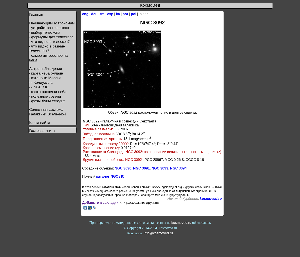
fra (102, 14)
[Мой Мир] (90, 208)
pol (133, 14)
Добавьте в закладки (100, 202)
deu (94, 14)
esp (110, 14)
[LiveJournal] (94, 208)
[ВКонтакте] (85, 208)
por (125, 14)
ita (118, 14)
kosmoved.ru (211, 198)
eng (85, 14)
